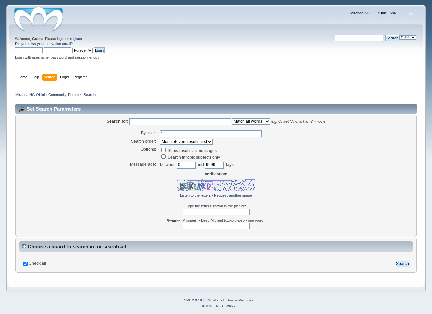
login (60, 39)
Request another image (233, 195)
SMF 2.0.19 (193, 300)
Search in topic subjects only (193, 157)
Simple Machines (240, 300)
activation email (58, 44)
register (76, 39)
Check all (37, 263)
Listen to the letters (195, 195)
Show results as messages (192, 150)
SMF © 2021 (215, 300)
